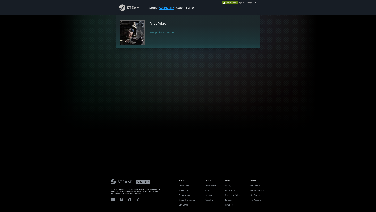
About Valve (210, 185)
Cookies (228, 200)
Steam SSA (183, 190)
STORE (153, 7)
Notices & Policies (233, 195)
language (250, 3)
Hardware (209, 195)
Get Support (255, 195)
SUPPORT (191, 7)
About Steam (185, 185)
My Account (255, 200)
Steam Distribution (187, 200)
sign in (241, 3)
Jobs (207, 190)
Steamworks (184, 195)
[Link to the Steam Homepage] (129, 10)
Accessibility (230, 190)
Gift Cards (183, 205)
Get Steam (255, 185)
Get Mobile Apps (257, 190)
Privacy (228, 185)
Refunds (229, 205)
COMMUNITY (166, 7)
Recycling (209, 200)
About (180, 7)
